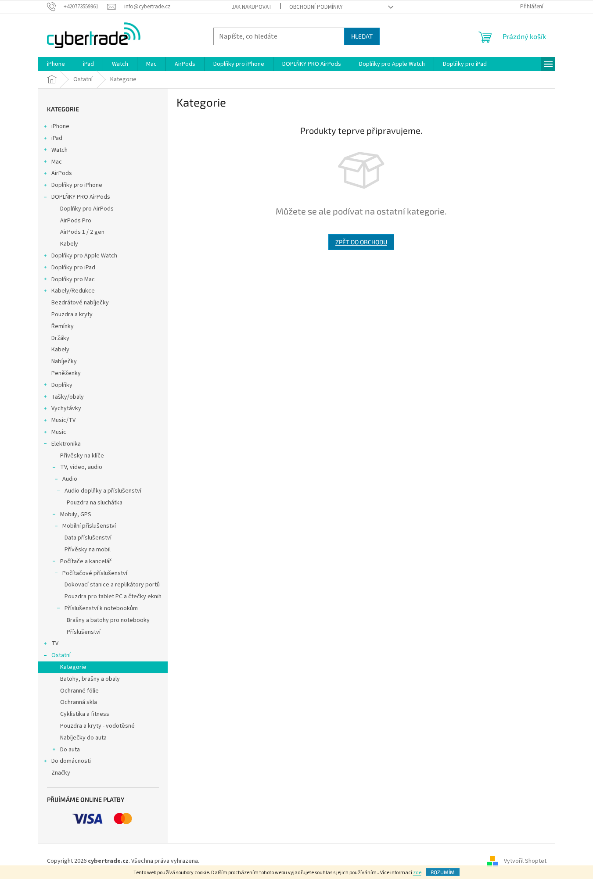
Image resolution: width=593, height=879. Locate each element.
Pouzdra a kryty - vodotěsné (97, 726)
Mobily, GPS (75, 514)
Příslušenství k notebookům (101, 608)
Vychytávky (66, 408)
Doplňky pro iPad (73, 267)
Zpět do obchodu (361, 242)
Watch (59, 150)
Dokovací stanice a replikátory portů (112, 584)
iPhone (60, 126)
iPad (56, 138)
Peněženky (66, 373)
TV (54, 643)
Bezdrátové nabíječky (80, 302)
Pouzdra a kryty (72, 314)
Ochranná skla (78, 702)
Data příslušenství (88, 537)
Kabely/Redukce (73, 290)
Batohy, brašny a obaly (90, 679)
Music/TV (63, 420)
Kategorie (73, 667)
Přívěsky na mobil (88, 549)
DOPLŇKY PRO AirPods (80, 197)
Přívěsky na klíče (82, 455)
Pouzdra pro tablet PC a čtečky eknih (113, 596)
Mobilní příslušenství (89, 526)
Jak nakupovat (252, 7)
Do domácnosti (71, 761)
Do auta (70, 749)
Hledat (362, 36)
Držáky (60, 338)
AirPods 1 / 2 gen (82, 232)
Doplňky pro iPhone (76, 185)
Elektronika (66, 444)
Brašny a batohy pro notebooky (108, 620)
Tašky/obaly (67, 397)
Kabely (69, 243)
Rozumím (443, 872)
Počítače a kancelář (85, 561)
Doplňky (61, 385)
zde (417, 872)
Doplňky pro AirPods (87, 208)
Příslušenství (84, 632)
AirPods (61, 173)
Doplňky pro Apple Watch (84, 255)
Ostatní (61, 655)
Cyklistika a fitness (84, 714)
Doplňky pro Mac (73, 279)
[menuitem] (56, 64)
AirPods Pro (75, 220)
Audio (69, 479)
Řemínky (62, 326)
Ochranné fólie (79, 690)
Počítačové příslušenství (94, 573)
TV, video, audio (81, 467)
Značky (60, 772)
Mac (56, 161)
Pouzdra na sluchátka (94, 502)
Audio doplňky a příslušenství (103, 490)
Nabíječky (64, 361)
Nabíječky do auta (83, 737)
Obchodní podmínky (316, 7)
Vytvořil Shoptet (525, 861)
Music (58, 432)
